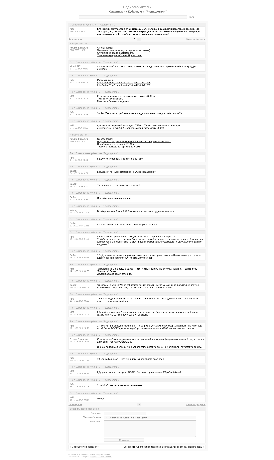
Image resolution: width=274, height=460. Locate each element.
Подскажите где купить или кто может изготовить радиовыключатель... (134, 141)
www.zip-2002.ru (146, 96)
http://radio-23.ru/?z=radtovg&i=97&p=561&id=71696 (124, 82)
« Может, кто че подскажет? (84, 447)
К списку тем (75, 39)
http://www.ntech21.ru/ (121, 342)
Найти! (191, 17)
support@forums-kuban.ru (101, 456)
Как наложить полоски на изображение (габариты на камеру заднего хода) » (163, 447)
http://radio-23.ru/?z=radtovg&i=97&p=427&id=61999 (124, 85)
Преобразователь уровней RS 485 (115, 144)
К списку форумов (196, 39)
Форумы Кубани (103, 454)
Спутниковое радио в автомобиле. (115, 53)
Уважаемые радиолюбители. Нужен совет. (119, 55)
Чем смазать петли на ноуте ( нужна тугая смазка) (123, 50)
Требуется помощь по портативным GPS (118, 146)
